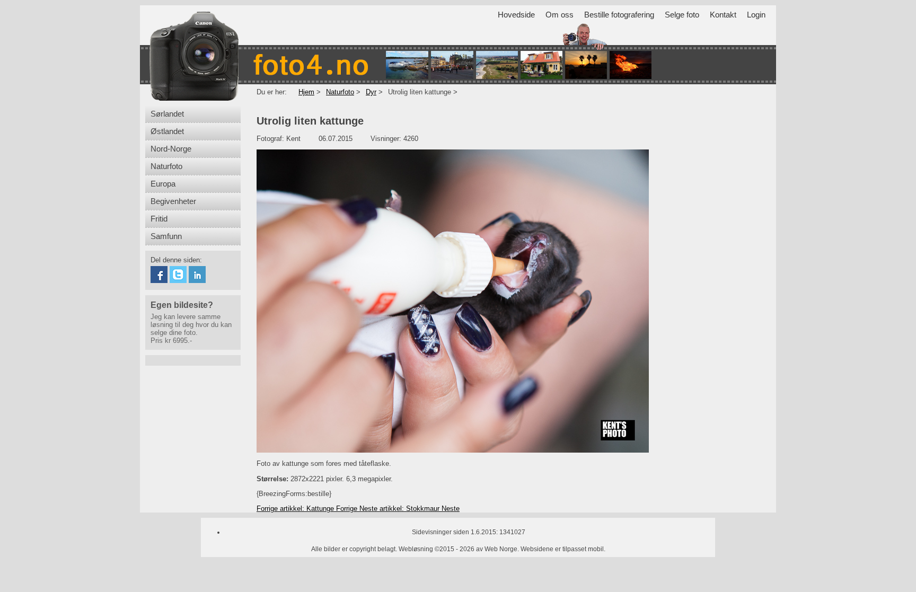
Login (756, 15)
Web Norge (501, 549)
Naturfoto (166, 166)
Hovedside (516, 15)
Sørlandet (167, 114)
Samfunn (166, 236)
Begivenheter (173, 201)
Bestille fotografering (619, 15)
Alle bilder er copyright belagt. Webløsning (372, 549)
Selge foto (682, 15)
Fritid (159, 219)
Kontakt (723, 15)
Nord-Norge (171, 149)
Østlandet (167, 131)
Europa (163, 184)
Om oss (559, 15)
